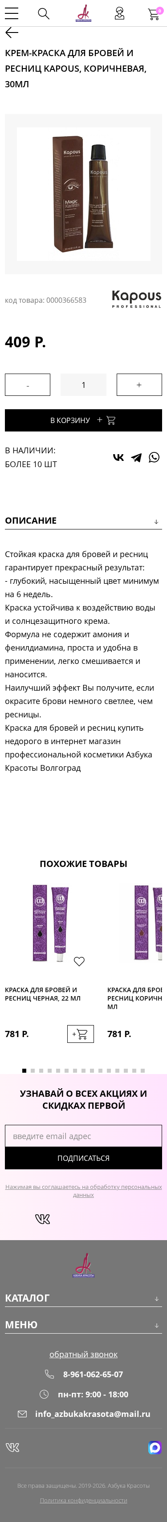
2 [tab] (33, 1071)
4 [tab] (50, 1071)
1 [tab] (24, 1071)
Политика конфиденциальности (83, 1500)
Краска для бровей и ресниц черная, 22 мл (43, 993)
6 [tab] (67, 1071)
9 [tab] (92, 1071)
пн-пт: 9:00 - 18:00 (93, 1394)
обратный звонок (83, 1354)
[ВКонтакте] (118, 457)
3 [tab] (41, 1071)
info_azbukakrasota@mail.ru (93, 1413)
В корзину (76, 419)
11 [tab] (109, 1071)
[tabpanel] (49, 972)
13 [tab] (126, 1071)
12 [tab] (117, 1071)
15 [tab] (143, 1071)
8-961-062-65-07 (93, 1374)
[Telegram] (136, 457)
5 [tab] (58, 1071)
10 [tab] (100, 1071)
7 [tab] (75, 1071)
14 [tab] (134, 1071)
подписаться (83, 1158)
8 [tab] (83, 1071)
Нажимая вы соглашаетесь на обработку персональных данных (83, 1191)
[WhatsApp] (154, 457)
